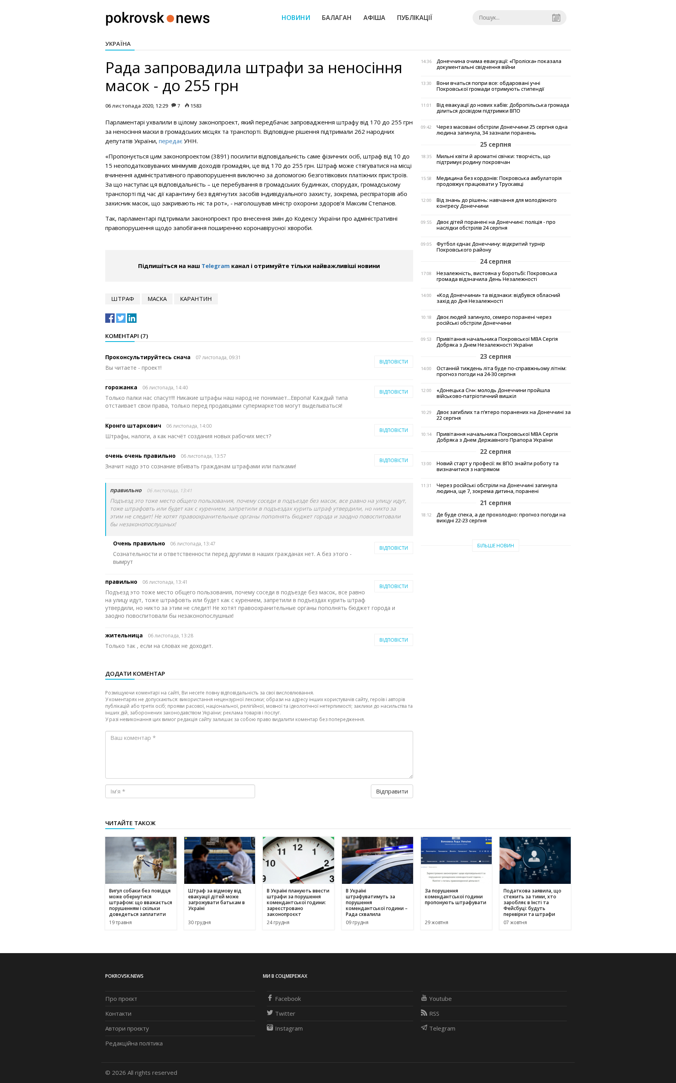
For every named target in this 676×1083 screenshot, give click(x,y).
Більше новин (495, 545)
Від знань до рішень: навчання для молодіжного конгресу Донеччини (497, 203)
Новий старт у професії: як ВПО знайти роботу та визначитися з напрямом (498, 466)
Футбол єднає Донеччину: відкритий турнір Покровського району (491, 247)
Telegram (215, 266)
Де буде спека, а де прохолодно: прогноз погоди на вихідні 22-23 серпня (501, 518)
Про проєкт (121, 998)
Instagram (289, 1028)
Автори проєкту (127, 1028)
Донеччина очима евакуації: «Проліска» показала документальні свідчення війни (499, 64)
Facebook (288, 998)
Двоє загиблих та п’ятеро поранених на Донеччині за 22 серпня (504, 415)
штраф (122, 298)
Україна (118, 43)
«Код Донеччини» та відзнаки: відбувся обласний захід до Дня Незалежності (498, 298)
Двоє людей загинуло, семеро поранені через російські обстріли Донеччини (494, 320)
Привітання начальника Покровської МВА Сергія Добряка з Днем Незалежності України (497, 342)
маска (157, 298)
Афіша (374, 17)
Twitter (285, 1013)
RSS (434, 1013)
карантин (196, 298)
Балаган (337, 17)
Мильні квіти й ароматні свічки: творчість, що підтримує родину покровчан (493, 159)
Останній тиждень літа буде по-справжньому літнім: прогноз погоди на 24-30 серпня (501, 371)
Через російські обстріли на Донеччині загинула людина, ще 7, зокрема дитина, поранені (497, 488)
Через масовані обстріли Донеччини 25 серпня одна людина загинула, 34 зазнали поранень (502, 130)
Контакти (118, 1013)
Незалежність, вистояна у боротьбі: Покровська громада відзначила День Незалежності (497, 276)
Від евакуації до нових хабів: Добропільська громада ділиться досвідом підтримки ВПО (503, 108)
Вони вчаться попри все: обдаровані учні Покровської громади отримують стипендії (490, 86)
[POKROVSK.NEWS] (157, 17)
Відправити (392, 791)
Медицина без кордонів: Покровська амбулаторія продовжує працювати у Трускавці (499, 181)
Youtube (440, 998)
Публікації (414, 17)
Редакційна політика (134, 1043)
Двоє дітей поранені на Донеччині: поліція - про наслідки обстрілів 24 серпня (496, 225)
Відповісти (393, 361)
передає (170, 141)
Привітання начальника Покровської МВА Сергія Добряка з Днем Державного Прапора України (497, 437)
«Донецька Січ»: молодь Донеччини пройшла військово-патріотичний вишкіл (493, 393)
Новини (296, 17)
